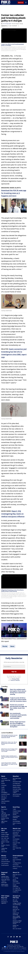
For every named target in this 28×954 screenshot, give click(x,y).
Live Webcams (16, 783)
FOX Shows (16, 864)
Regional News (4, 873)
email (20, 937)
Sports (3, 807)
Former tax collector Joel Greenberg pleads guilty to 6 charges (12, 44)
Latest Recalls (4, 859)
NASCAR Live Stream (16, 910)
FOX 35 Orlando (15, 23)
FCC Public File (16, 888)
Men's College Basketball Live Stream (16, 917)
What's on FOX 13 (17, 866)
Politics (3, 789)
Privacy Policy (15, 679)
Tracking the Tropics (16, 791)
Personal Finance (5, 861)
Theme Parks (4, 840)
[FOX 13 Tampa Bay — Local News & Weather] (5, 2)
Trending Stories (17, 863)
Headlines (15, 858)
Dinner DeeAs (4, 836)
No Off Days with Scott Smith (5, 815)
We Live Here (4, 829)
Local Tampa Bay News (5, 780)
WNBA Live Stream (15, 926)
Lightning (3, 813)
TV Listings (15, 878)
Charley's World (17, 811)
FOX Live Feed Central (16, 843)
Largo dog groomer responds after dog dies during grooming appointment (9, 764)
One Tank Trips (5, 838)
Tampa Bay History (4, 849)
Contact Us (15, 892)
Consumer (3, 785)
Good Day (16, 807)
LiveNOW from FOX (16, 836)
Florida (21, 23)
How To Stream (17, 830)
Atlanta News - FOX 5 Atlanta (5, 885)
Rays (2, 811)
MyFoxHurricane (17, 794)
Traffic (14, 809)
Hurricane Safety (17, 789)
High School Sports (4, 822)
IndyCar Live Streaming (16, 913)
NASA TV (15, 846)
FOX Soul (15, 841)
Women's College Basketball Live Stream (17, 922)
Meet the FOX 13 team (17, 875)
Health (3, 787)
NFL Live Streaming (15, 900)
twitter (11, 937)
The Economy (4, 863)
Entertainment (18, 855)
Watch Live (20, 2)
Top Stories (4, 778)
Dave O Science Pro (17, 823)
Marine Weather (17, 785)
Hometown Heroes (15, 813)
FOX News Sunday (4, 798)
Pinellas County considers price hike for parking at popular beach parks (9, 757)
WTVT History (16, 883)
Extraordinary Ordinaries (16, 816)
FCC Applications (17, 890)
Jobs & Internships (15, 880)
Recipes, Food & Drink (5, 845)
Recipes (15, 819)
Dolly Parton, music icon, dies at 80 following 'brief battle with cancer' (9, 743)
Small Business (5, 865)
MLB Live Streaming (15, 907)
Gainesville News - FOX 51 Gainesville (5, 881)
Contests (15, 868)
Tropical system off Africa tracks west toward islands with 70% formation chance (18, 699)
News (12, 646)
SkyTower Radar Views (17, 779)
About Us (16, 872)
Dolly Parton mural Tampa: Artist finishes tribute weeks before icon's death (9, 750)
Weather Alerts (16, 787)
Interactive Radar (17, 781)
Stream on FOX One (16, 897)
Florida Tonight (5, 834)
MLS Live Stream (17, 928)
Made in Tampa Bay (5, 842)
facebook (8, 937)
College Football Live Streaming (17, 903)
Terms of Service (15, 680)
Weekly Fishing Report (5, 818)
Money (3, 855)
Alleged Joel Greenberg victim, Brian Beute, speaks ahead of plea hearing (12, 590)
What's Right (4, 832)
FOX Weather (16, 796)
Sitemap (3, 803)
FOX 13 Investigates (4, 791)
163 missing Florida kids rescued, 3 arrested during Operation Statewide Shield (9, 736)
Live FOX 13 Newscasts (16, 833)
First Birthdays (16, 821)
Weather (16, 776)
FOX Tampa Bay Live (17, 848)
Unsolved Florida (5, 794)
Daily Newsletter (5, 801)
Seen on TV (4, 796)
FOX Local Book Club (17, 860)
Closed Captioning (15, 885)
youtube (17, 937)
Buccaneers (4, 809)
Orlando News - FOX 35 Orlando (5, 877)
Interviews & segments (4, 902)
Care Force (4, 851)
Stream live (4, 900)
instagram (14, 937)
